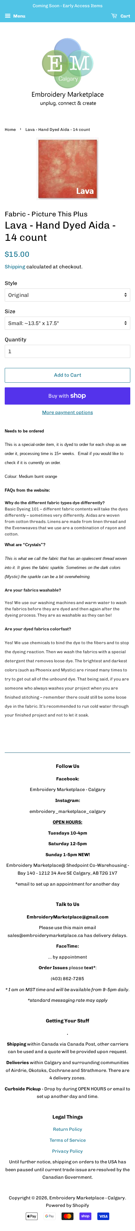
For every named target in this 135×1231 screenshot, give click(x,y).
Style (11, 283)
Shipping (15, 267)
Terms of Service (68, 1140)
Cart (125, 16)
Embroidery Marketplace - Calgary (87, 1198)
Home (10, 129)
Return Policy (67, 1129)
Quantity (15, 339)
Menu (18, 16)
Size (10, 311)
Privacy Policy (67, 1151)
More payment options (67, 412)
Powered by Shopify (67, 1205)
